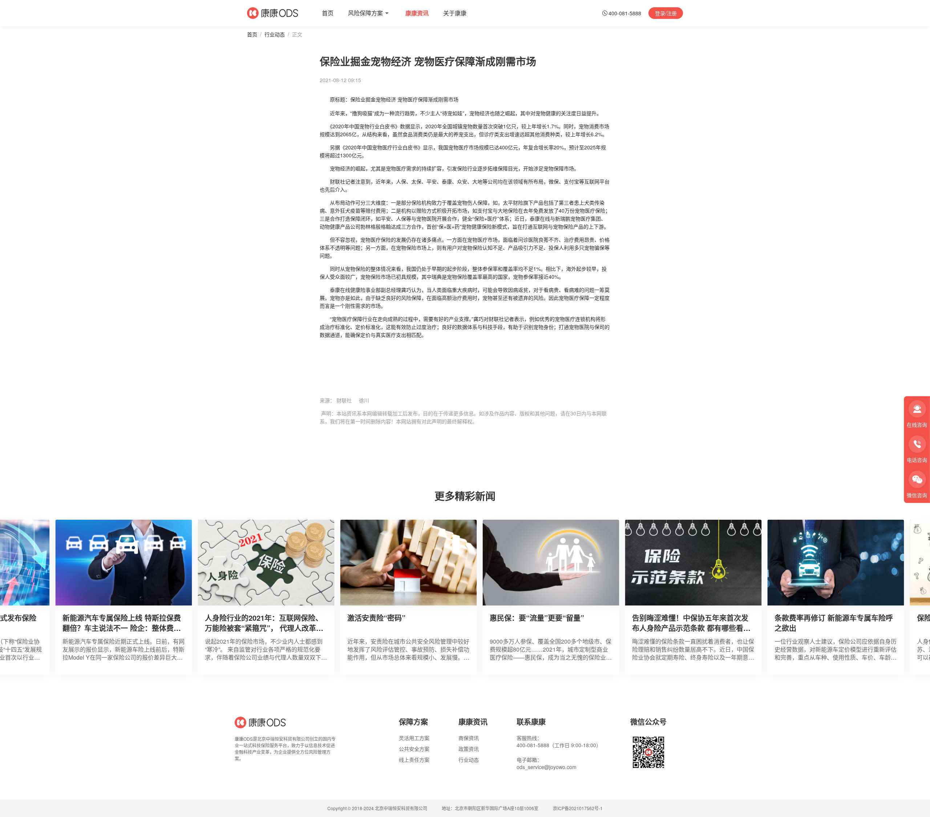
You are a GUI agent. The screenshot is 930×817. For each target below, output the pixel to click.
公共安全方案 (414, 748)
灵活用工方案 (414, 737)
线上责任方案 (414, 759)
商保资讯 (468, 737)
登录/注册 (666, 13)
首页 (252, 34)
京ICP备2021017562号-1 (578, 808)
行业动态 (274, 34)
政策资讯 (468, 748)
